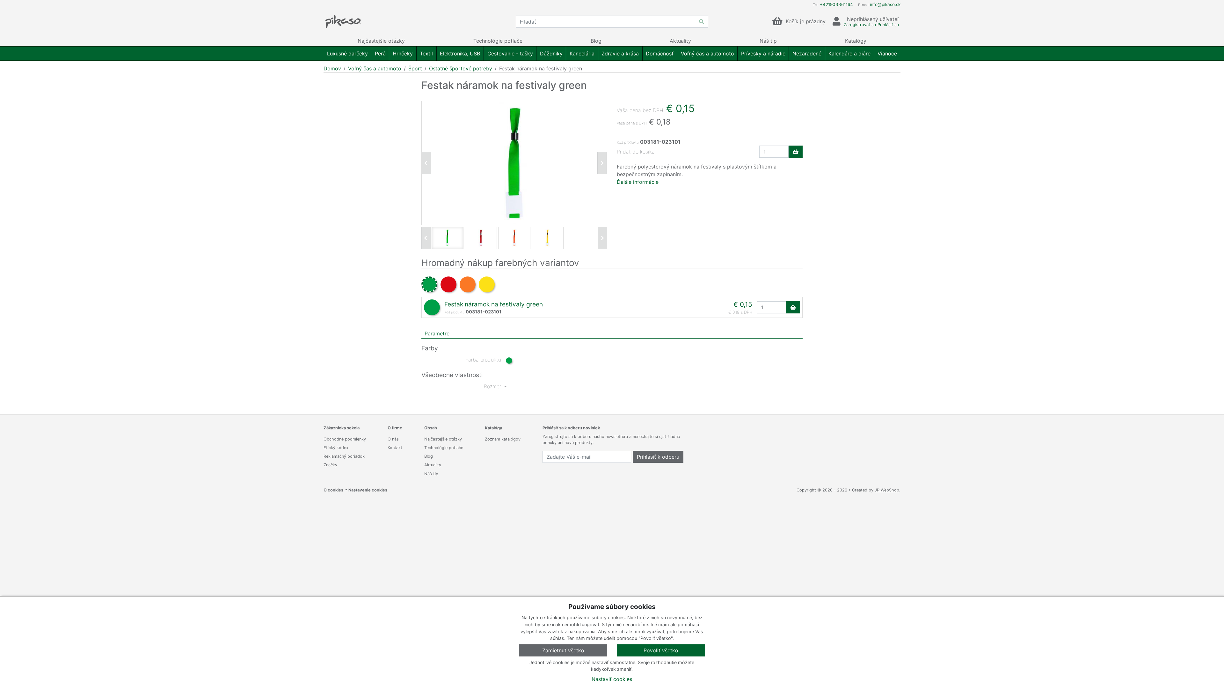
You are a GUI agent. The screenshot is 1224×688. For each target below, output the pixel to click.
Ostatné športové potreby (460, 68)
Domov (332, 68)
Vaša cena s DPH (632, 123)
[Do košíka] (796, 152)
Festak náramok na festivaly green (493, 304)
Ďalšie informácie (638, 182)
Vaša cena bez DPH (640, 110)
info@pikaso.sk (885, 4)
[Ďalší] (602, 238)
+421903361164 (836, 4)
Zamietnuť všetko (563, 650)
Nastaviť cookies (612, 679)
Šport (415, 68)
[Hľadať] (701, 22)
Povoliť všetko (661, 650)
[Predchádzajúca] (426, 163)
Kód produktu (627, 142)
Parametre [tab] (437, 333)
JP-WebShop (887, 490)
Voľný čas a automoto (374, 68)
